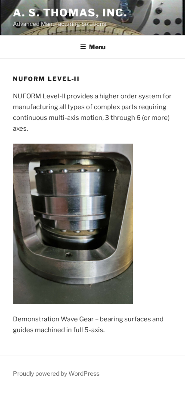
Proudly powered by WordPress (56, 373)
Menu (97, 46)
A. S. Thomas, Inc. (70, 12)
